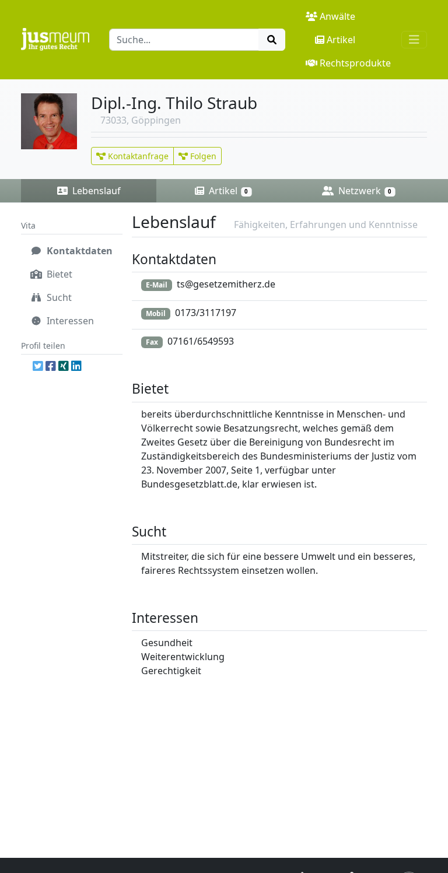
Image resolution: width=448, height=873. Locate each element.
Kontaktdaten (78, 250)
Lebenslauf (95, 190)
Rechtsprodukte (355, 63)
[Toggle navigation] (414, 39)
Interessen (69, 320)
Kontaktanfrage (137, 156)
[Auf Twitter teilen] (38, 366)
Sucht (58, 297)
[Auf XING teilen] (63, 366)
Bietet (58, 274)
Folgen (202, 156)
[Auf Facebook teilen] (51, 366)
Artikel (341, 39)
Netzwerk (363, 190)
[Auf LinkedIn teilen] (76, 366)
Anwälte (337, 16)
